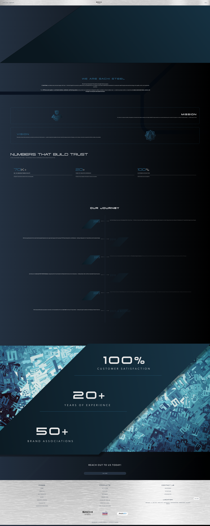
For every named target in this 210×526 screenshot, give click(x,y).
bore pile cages (105, 502)
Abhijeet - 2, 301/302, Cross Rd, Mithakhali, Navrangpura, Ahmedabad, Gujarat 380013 (168, 503)
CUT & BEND (105, 488)
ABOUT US (42, 491)
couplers (105, 491)
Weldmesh (105, 494)
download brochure (42, 505)
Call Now (196, 498)
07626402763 (168, 494)
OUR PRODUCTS (42, 494)
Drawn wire (105, 497)
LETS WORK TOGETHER (8, 2)
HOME (42, 488)
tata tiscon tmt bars (105, 505)
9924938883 (168, 488)
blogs (42, 497)
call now (105, 473)
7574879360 (168, 491)
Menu (206, 2)
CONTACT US (42, 502)
